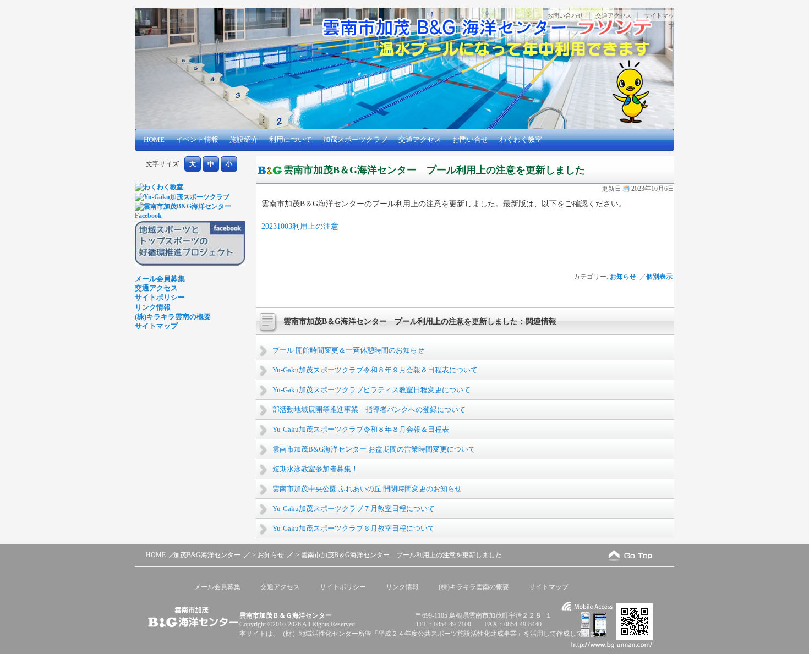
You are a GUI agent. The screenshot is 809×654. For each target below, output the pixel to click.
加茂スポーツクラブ (355, 139)
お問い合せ (470, 139)
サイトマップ (156, 326)
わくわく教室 (520, 139)
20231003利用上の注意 (299, 226)
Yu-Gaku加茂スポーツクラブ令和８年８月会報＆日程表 (360, 429)
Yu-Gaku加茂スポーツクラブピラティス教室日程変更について (371, 390)
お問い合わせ (565, 15)
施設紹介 (243, 139)
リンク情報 (153, 307)
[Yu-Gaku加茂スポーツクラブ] (182, 197)
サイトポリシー (160, 297)
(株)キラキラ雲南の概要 (173, 316)
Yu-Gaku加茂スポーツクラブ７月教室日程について (353, 508)
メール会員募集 (160, 278)
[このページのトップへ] (630, 555)
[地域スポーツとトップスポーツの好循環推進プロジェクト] (190, 263)
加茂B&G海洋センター (206, 555)
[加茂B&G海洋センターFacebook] (190, 215)
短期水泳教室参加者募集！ (315, 469)
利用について (290, 139)
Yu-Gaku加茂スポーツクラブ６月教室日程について (353, 528)
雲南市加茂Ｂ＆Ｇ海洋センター (285, 615)
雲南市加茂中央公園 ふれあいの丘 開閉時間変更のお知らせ (367, 489)
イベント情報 (197, 139)
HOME (154, 139)
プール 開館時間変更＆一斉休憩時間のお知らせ (348, 350)
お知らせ (623, 277)
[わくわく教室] (159, 187)
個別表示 (660, 277)
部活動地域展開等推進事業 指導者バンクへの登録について (369, 409)
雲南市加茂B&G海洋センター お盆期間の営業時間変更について (373, 449)
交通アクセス (613, 15)
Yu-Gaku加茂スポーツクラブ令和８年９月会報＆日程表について (375, 370)
